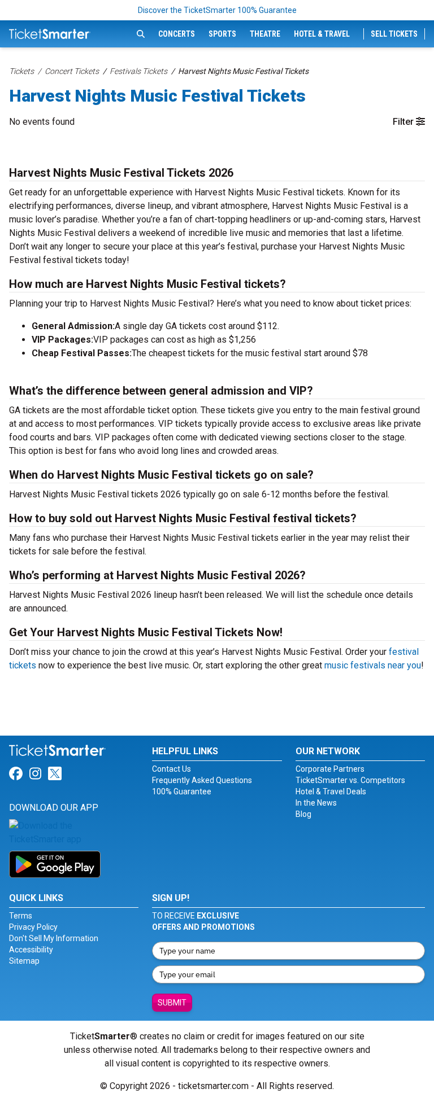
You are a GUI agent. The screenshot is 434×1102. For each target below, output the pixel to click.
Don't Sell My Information (53, 938)
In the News (316, 802)
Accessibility (31, 949)
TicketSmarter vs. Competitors (350, 780)
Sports (222, 33)
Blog (303, 814)
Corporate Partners (330, 768)
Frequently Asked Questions (202, 780)
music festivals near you (372, 665)
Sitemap (24, 960)
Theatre (265, 33)
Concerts (176, 33)
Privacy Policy (33, 927)
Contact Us (171, 768)
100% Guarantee (181, 791)
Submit (172, 1002)
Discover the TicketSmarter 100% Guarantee (217, 10)
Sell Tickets (394, 33)
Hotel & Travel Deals (331, 791)
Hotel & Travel (322, 33)
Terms (20, 915)
